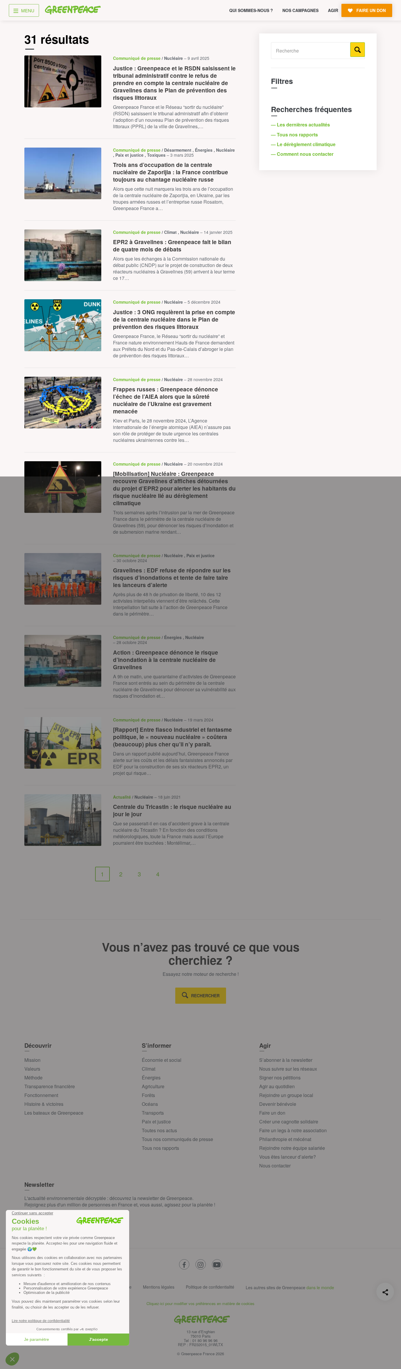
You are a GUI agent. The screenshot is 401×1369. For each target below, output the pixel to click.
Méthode (33, 1077)
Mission (32, 1060)
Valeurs (32, 1068)
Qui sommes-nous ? (251, 10)
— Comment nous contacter (303, 154)
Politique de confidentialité (210, 1287)
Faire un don (272, 1112)
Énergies (151, 1077)
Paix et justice (156, 1121)
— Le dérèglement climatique (304, 144)
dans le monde (320, 1287)
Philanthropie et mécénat (285, 1139)
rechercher (205, 995)
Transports (153, 1112)
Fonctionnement (41, 1095)
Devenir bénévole (277, 1104)
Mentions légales (158, 1287)
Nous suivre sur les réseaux (288, 1068)
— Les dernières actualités (301, 124)
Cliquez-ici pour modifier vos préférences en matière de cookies (200, 1303)
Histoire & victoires (43, 1104)
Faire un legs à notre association (293, 1130)
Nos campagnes (300, 10)
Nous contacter (275, 1165)
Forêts (148, 1095)
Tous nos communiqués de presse (177, 1139)
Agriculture (153, 1086)
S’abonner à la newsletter (285, 1060)
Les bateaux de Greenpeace (53, 1112)
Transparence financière (49, 1086)
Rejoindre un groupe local (286, 1095)
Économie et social (161, 1060)
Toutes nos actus (159, 1130)
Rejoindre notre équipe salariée (292, 1148)
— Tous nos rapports (295, 134)
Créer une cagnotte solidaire (288, 1121)
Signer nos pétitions (280, 1077)
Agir (333, 10)
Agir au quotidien (277, 1086)
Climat (148, 1068)
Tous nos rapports (160, 1148)
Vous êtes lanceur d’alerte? (287, 1156)
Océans (150, 1104)
